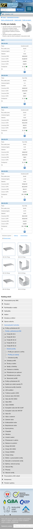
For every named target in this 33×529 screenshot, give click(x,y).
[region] (16, 522)
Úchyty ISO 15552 (10, 449)
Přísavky (7, 469)
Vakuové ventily (9, 472)
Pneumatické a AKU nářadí (12, 476)
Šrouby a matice (11, 363)
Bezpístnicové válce (11, 425)
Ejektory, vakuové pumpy (12, 463)
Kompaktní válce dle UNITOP (13, 410)
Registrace (29, 1)
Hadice (6, 314)
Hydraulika (7, 311)
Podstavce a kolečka (13, 369)
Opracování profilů (12, 378)
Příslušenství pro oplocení (14, 372)
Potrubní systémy (9, 483)
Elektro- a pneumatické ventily (14, 458)
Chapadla (8, 431)
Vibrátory (8, 434)
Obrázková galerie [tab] (6, 235)
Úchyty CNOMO (10, 452)
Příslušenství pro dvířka (13, 375)
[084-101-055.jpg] (24, 265)
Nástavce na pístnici (11, 443)
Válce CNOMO (9, 405)
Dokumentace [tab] (24, 235)
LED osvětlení (9, 390)
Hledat (21, 9)
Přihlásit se (20, 1)
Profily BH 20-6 (11, 334)
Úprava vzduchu (9, 321)
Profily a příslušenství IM (12, 381)
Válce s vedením (10, 416)
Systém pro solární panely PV (13, 384)
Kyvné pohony (9, 428)
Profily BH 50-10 (11, 346)
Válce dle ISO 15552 (11, 399)
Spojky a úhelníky (12, 366)
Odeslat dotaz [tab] (7, 238)
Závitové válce (9, 419)
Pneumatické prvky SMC (11, 300)
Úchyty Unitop (9, 455)
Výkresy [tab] (16, 235)
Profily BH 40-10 (11, 340)
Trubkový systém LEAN (12, 393)
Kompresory (7, 479)
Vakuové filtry (9, 466)
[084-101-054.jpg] (8, 281)
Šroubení (7, 304)
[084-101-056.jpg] (8, 265)
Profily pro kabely (26, 20)
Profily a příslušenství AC (12, 328)
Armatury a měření (9, 318)
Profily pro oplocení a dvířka (16, 351)
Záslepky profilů (11, 360)
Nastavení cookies (6, 526)
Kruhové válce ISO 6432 (12, 396)
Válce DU (8, 413)
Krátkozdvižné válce (11, 422)
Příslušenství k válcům (11, 440)
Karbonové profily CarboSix (13, 387)
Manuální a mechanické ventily (14, 461)
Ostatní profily (17, 20)
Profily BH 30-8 (11, 337)
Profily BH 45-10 (11, 343)
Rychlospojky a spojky (10, 307)
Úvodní (4, 17)
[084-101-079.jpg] (8, 249)
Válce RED (8, 402)
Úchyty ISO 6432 (10, 446)
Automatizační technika (13, 17)
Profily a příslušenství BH (7, 20)
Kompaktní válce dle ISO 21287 (14, 407)
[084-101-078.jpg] (24, 249)
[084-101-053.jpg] (24, 281)
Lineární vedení (9, 437)
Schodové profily (13, 357)
